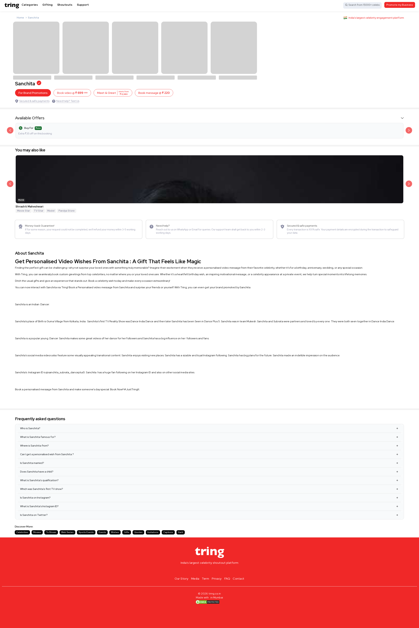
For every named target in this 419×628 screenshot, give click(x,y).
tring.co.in (215, 593)
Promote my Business (399, 5)
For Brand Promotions (32, 93)
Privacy (217, 578)
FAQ (227, 578)
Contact (238, 578)
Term (205, 578)
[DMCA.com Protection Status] (207, 602)
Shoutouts (65, 5)
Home (20, 17)
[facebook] (204, 570)
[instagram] (199, 570)
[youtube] (214, 570)
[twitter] (209, 570)
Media (195, 578)
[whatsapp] (220, 570)
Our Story (181, 578)
